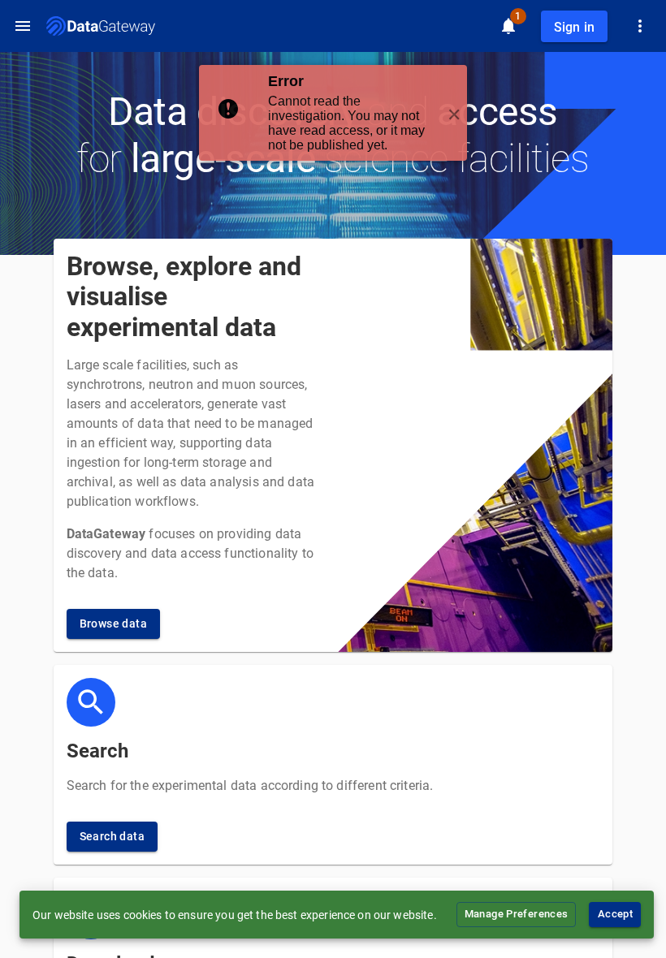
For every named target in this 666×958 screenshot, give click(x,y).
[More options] (640, 25)
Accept (615, 914)
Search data (112, 836)
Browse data (113, 623)
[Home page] (100, 26)
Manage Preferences (517, 914)
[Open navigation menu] (22, 25)
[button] (333, 113)
